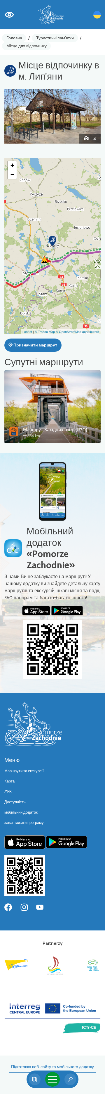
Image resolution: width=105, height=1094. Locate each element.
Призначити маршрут (35, 345)
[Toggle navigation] (52, 1079)
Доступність (15, 802)
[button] (11, 116)
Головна (14, 38)
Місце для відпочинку (26, 45)
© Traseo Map (45, 331)
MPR (8, 791)
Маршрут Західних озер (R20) (55, 429)
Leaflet (27, 331)
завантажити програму (24, 822)
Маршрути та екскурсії (24, 771)
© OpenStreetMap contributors (77, 331)
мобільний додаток (21, 812)
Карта (9, 781)
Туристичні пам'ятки (55, 38)
